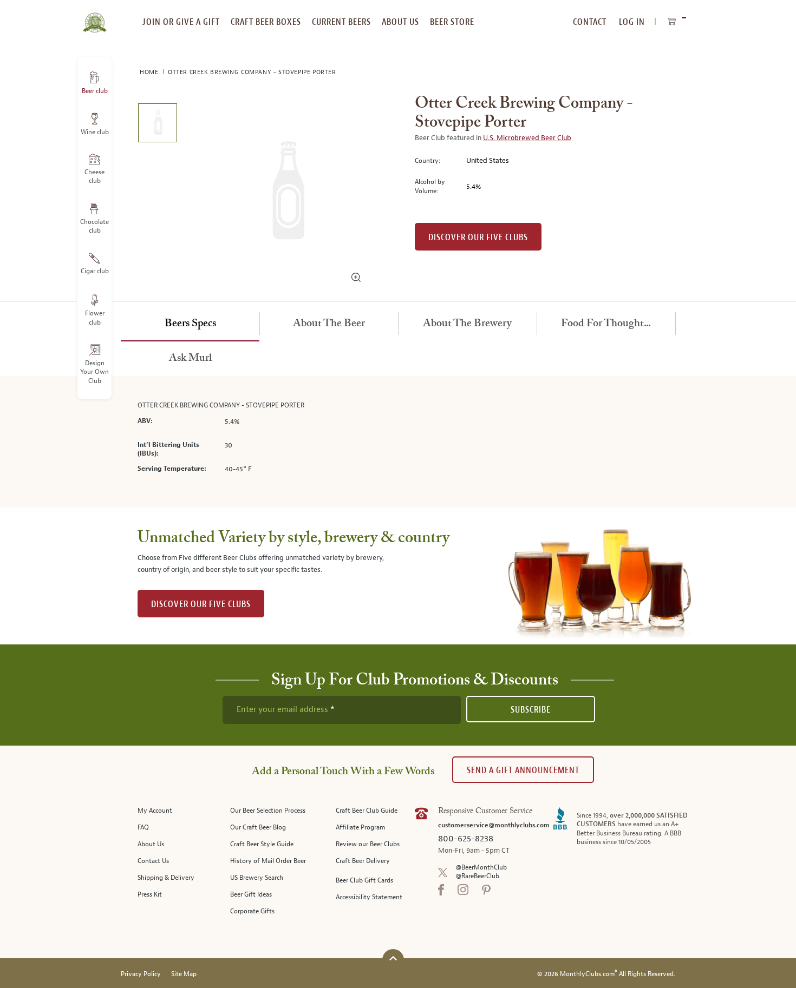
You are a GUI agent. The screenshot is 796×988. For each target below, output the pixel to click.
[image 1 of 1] (157, 125)
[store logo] (94, 16)
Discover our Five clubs (478, 237)
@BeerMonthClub (481, 868)
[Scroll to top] (393, 958)
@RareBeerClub (477, 876)
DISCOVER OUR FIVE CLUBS (201, 604)
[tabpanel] (398, 442)
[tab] (190, 324)
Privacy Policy (141, 974)
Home (150, 72)
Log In (632, 22)
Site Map (184, 974)
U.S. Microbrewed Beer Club (527, 138)
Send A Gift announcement (523, 770)
